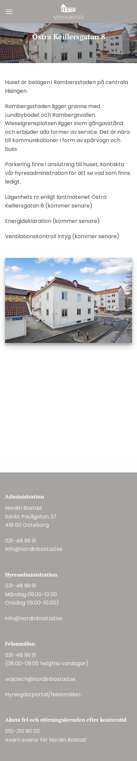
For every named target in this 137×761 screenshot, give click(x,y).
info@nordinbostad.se (33, 618)
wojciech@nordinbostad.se (40, 679)
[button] (9, 11)
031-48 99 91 (20, 540)
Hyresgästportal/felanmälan (42, 694)
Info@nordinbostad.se (34, 549)
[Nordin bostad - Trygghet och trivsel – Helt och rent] (68, 11)
